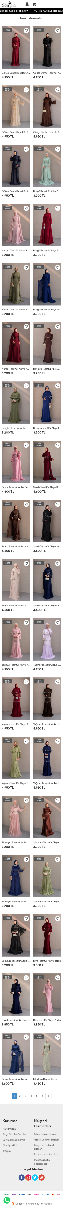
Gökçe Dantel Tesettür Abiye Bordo (16, 72)
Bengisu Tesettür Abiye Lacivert (47, 428)
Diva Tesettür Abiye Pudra (47, 1020)
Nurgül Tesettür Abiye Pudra (16, 250)
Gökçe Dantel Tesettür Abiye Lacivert (16, 191)
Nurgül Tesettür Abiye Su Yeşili (47, 191)
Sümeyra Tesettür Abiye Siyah (16, 960)
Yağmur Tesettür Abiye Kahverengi (47, 724)
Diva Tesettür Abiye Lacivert (16, 1020)
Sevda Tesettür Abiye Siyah (47, 546)
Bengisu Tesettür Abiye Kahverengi (47, 368)
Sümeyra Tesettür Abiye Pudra (16, 842)
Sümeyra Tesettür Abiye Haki (47, 901)
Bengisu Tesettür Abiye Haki (16, 428)
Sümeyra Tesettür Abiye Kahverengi (47, 842)
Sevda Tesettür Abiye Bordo (47, 487)
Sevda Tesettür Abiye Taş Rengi (16, 605)
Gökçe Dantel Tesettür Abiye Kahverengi (47, 132)
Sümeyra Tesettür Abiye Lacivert (16, 901)
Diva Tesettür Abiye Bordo (47, 960)
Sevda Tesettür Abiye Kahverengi (16, 546)
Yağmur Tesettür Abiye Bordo (16, 724)
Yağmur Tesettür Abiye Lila (47, 664)
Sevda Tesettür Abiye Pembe (16, 487)
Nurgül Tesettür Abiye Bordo (47, 250)
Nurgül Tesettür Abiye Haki (16, 309)
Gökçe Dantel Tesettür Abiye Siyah (47, 72)
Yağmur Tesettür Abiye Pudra (16, 664)
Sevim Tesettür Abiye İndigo (16, 1079)
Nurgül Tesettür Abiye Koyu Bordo (16, 368)
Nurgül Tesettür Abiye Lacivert (47, 309)
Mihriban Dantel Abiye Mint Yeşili (47, 1079)
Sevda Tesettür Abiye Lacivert (47, 605)
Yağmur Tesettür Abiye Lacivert (47, 783)
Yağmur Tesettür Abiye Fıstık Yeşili (16, 783)
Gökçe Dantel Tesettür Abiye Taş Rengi (16, 132)
